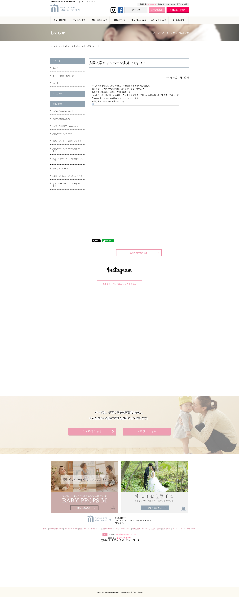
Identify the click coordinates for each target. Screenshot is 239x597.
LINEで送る (109, 241)
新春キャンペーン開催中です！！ (66, 141)
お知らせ (66, 46)
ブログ (174, 529)
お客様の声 (166, 529)
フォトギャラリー (71, 529)
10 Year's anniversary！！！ (64, 111)
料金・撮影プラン (56, 529)
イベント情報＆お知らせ (63, 76)
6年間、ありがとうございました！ (67, 176)
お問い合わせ (157, 10)
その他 (55, 83)
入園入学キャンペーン (62, 134)
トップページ (55, 46)
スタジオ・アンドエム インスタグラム (119, 284)
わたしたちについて (158, 20)
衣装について (96, 529)
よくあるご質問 (178, 20)
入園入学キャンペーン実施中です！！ (66, 150)
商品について (84, 529)
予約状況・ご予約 (177, 10)
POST (97, 241)
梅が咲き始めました (61, 119)
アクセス (136, 10)
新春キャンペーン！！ (62, 168)
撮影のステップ (119, 20)
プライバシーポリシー (187, 529)
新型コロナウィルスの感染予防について (67, 159)
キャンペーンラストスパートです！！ (66, 184)
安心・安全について (139, 20)
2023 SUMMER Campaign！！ (67, 126)
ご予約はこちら (92, 431)
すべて (55, 68)
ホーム (45, 529)
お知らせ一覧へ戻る (139, 252)
